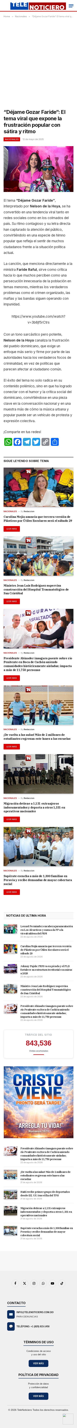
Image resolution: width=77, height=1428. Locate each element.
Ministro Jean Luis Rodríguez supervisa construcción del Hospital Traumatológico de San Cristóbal (36, 589)
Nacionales (12, 139)
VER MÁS (38, 1363)
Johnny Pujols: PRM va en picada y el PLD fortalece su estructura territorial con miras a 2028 (46, 970)
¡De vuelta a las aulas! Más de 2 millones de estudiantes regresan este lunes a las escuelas (37, 736)
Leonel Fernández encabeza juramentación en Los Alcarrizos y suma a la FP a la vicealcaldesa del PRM (46, 930)
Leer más (11, 529)
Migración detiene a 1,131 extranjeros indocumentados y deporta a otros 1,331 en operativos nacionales (34, 807)
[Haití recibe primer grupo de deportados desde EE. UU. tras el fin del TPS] (10, 1194)
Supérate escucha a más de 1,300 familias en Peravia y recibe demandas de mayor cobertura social (38, 880)
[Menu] (71, 6)
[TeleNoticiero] (38, 6)
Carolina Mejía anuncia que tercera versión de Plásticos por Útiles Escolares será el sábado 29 (38, 519)
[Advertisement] (38, 62)
